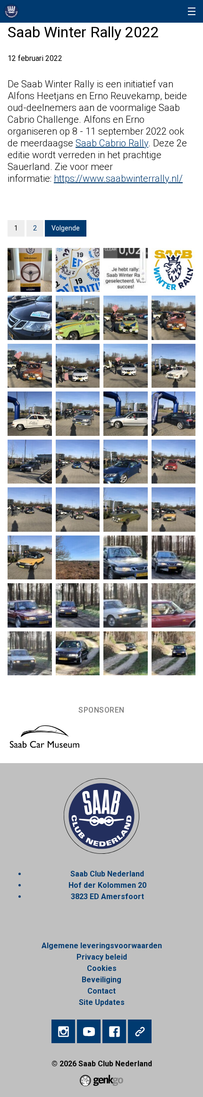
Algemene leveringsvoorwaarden (102, 945)
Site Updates (102, 1002)
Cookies (102, 968)
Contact (101, 990)
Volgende (65, 228)
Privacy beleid (101, 956)
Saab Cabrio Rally (112, 143)
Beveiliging (101, 979)
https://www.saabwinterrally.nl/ (118, 178)
